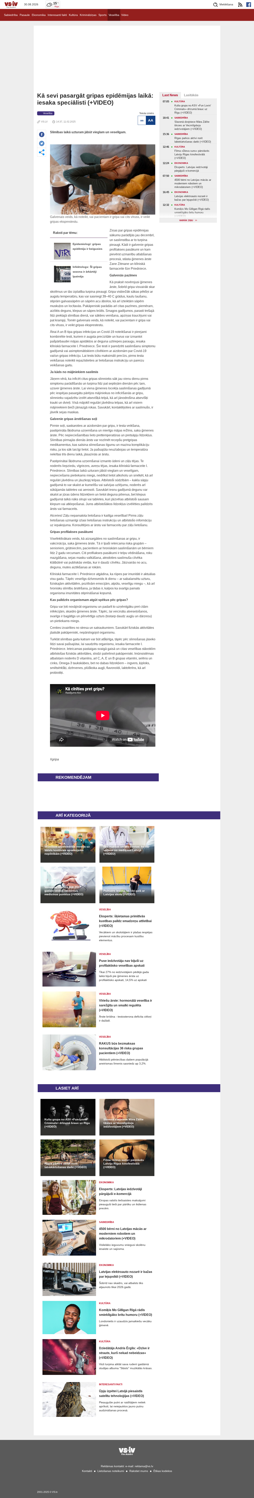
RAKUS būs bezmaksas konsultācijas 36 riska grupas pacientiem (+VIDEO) (121, 1048)
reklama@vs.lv (144, 1466)
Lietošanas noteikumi (110, 1471)
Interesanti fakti (57, 15)
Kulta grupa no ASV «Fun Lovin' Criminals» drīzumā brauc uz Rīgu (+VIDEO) (67, 1123)
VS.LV (44, 121)
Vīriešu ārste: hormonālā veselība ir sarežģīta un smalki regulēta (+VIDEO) (125, 1005)
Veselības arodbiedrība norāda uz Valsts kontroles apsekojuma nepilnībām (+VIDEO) (67, 850)
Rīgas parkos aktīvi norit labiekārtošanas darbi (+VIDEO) (65, 1165)
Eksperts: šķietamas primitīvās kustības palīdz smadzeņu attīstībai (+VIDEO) (125, 921)
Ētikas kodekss (162, 1471)
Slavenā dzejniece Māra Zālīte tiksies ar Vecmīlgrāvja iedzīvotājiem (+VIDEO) (123, 1123)
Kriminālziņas (88, 15)
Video (124, 15)
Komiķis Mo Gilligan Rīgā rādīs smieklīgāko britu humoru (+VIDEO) (125, 1312)
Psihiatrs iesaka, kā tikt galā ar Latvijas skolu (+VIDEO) (124, 892)
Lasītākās (191, 95)
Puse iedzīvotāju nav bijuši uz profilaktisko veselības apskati (121, 963)
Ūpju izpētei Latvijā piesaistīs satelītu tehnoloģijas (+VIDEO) (121, 1393)
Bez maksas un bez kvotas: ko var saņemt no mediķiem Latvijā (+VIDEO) (126, 850)
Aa (141, 120)
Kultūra (73, 15)
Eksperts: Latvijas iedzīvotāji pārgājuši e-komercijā (120, 1191)
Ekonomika (39, 15)
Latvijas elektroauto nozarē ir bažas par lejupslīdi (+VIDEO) (125, 1274)
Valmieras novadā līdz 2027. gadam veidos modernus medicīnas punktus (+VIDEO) (63, 891)
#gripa (54, 759)
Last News (170, 95)
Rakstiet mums (138, 1471)
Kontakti (87, 1471)
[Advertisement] (127, 62)
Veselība (114, 15)
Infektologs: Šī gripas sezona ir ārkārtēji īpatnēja (87, 271)
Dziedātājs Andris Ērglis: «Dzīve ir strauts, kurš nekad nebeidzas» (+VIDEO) (124, 1352)
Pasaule (25, 15)
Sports (102, 15)
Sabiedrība (11, 15)
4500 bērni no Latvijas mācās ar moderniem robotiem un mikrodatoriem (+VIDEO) (122, 1233)
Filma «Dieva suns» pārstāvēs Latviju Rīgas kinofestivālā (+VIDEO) (123, 1163)
